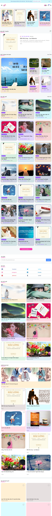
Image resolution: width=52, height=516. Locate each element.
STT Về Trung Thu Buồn (42, 179)
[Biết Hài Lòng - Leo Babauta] (39, 440)
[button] (45, 5)
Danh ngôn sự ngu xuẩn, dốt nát (33, 71)
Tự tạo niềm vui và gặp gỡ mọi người (8, 158)
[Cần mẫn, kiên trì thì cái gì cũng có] (7, 15)
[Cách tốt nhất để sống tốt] (13, 462)
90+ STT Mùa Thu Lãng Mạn (8, 241)
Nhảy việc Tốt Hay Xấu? (25, 179)
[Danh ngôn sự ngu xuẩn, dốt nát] (34, 62)
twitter (39, 269)
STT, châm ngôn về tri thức (45, 71)
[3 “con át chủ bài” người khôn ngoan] (39, 462)
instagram (14, 272)
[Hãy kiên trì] (46, 80)
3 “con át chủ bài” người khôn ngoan (25, 220)
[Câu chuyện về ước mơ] (14, 72)
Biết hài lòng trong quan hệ (20, 23)
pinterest (14, 275)
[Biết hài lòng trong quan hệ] (20, 15)
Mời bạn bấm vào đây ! (37, 1)
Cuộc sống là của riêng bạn (43, 199)
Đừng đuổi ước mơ (23, 241)
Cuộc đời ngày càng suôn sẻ (8, 179)
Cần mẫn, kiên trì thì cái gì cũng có (7, 23)
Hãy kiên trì (44, 88)
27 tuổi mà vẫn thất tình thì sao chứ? (25, 115)
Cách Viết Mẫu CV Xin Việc (8, 136)
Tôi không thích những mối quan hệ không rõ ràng (8, 220)
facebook (14, 269)
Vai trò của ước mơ (45, 23)
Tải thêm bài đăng (25, 249)
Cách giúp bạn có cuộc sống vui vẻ (8, 115)
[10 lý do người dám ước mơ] (32, 15)
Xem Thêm (49, 54)
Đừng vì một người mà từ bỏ (43, 157)
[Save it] (11, 11)
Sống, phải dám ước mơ (42, 136)
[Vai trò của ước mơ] (45, 16)
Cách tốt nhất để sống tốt (26, 157)
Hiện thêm (49, 96)
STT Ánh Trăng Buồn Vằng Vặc (25, 137)
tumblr (39, 275)
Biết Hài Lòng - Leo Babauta (28, 38)
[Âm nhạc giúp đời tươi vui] (39, 419)
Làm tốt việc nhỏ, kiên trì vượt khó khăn (42, 115)
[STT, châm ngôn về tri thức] (46, 62)
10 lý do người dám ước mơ (31, 23)
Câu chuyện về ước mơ (9, 89)
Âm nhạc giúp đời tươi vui (33, 427)
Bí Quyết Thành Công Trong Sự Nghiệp (43, 220)
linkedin (39, 272)
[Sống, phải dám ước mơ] (13, 440)
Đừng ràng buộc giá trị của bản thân (43, 242)
